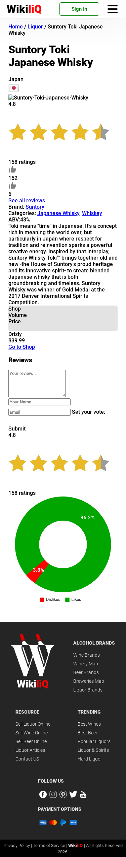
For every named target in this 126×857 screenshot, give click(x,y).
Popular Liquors (94, 741)
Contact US (27, 759)
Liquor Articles (30, 750)
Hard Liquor (90, 759)
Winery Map (85, 663)
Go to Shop (21, 347)
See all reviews (26, 200)
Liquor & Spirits (93, 750)
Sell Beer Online (31, 741)
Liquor (35, 26)
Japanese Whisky (58, 213)
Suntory (35, 207)
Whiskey (92, 213)
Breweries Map (88, 681)
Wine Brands (86, 655)
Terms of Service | (50, 845)
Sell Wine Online (31, 732)
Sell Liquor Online (32, 724)
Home (15, 26)
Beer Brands (86, 672)
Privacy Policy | (18, 845)
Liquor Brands (87, 690)
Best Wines (89, 724)
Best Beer (87, 732)
